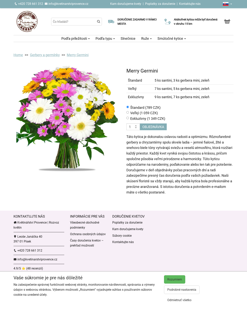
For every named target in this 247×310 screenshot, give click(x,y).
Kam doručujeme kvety (125, 4)
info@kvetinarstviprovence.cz (68, 4)
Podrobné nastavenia (181, 289)
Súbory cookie (122, 235)
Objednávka (153, 127)
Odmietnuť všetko (179, 300)
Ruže (145, 38)
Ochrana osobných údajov (88, 234)
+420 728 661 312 (30, 4)
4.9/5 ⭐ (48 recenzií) (28, 268)
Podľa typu (104, 38)
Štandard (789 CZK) (145, 108)
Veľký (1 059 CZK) (144, 113)
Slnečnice (128, 38)
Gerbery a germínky (45, 55)
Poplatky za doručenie (160, 4)
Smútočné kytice (170, 38)
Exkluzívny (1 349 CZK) (147, 119)
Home (18, 55)
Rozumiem (174, 279)
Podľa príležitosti (74, 38)
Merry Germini (78, 55)
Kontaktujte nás (189, 4)
